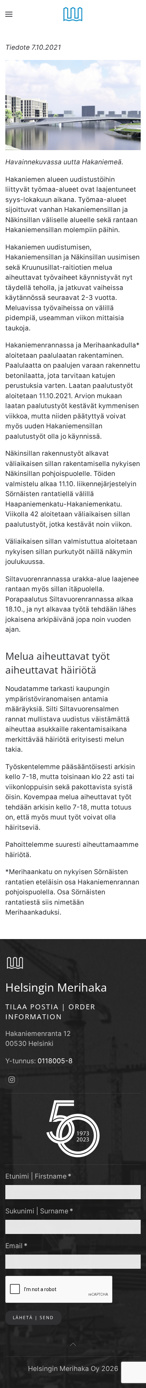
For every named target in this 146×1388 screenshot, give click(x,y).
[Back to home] (73, 14)
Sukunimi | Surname (39, 1211)
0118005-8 (55, 1061)
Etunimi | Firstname (38, 1176)
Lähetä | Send (33, 1318)
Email (16, 1246)
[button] (8, 14)
